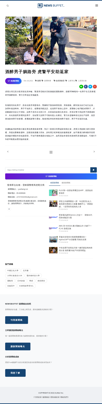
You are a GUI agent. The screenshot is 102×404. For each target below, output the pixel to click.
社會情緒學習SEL (26, 286)
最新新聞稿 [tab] (66, 182)
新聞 (39, 80)
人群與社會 (82, 80)
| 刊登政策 (38, 397)
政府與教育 (60, 80)
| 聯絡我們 (64, 397)
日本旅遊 (21, 281)
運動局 (10, 281)
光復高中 (11, 286)
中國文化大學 (12, 270)
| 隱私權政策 (55, 397)
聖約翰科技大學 (33, 275)
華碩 (31, 281)
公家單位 (71, 80)
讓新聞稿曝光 (18, 346)
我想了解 (15, 372)
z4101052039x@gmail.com (26, 197)
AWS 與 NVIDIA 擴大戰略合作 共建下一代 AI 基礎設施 (75, 227)
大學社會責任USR (14, 275)
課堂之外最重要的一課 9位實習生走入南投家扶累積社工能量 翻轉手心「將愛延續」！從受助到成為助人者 (76, 204)
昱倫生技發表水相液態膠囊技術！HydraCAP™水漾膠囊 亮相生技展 (73, 238)
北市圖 (26, 270)
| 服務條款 (46, 397)
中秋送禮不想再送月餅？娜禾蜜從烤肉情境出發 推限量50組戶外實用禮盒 (75, 249)
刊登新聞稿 (17, 319)
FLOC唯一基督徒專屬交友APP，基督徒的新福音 (76, 191)
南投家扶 (41, 281)
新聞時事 (48, 80)
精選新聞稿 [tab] (54, 182)
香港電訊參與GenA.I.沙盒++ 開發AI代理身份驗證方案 (75, 216)
